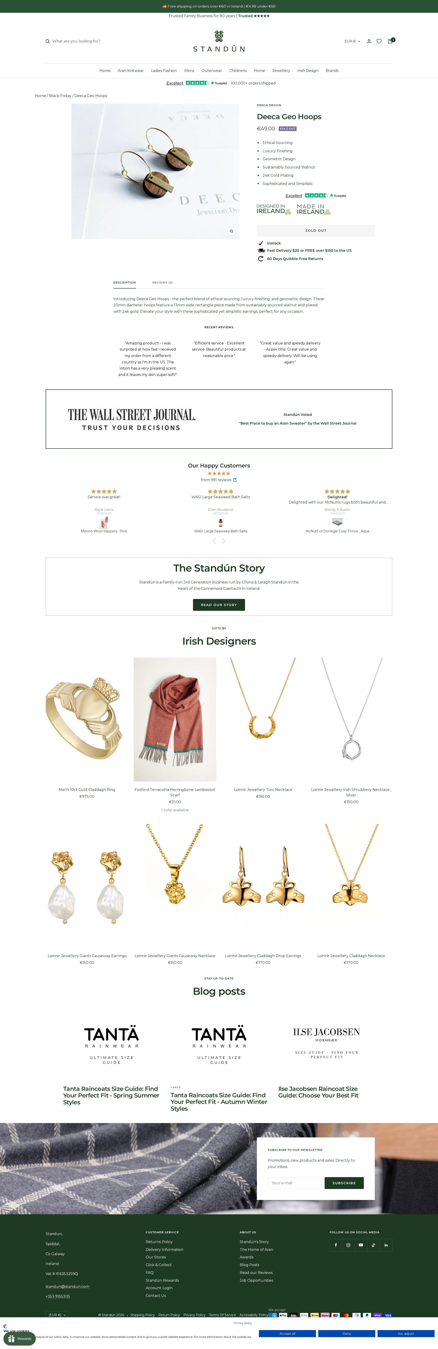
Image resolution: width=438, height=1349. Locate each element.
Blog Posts (249, 1265)
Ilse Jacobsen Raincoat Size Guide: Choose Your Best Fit (318, 1092)
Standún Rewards (162, 1280)
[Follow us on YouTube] (361, 1245)
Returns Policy (159, 1242)
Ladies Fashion (164, 70)
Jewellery (281, 70)
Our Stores (156, 1257)
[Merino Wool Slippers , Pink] (102, 522)
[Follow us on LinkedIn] (386, 1245)
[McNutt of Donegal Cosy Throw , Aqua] (336, 522)
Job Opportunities (256, 1280)
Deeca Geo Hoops (90, 96)
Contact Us (156, 1296)
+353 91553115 (58, 1296)
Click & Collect (159, 1265)
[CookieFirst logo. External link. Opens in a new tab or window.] (5, 1326)
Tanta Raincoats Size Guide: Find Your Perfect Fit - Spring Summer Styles (111, 1095)
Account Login (159, 1288)
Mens (189, 70)
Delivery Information (164, 1249)
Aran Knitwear (131, 70)
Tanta (176, 1087)
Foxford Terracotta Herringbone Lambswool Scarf (175, 792)
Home (105, 70)
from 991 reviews (216, 480)
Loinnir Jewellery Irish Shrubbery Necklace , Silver (351, 792)
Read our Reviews (256, 1272)
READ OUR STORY (219, 605)
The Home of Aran (256, 1249)
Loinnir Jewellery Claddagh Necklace (351, 956)
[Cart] (390, 41)
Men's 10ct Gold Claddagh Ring (87, 789)
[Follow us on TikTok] (373, 1245)
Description (124, 282)
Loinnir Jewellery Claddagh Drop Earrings (263, 956)
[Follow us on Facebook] (336, 1245)
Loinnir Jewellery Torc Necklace (263, 789)
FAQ (150, 1272)
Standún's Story (254, 1242)
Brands (332, 70)
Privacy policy (243, 1323)
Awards (246, 1257)
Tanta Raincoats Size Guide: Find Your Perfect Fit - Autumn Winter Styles (219, 1102)
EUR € (350, 41)
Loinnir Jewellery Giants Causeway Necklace (175, 956)
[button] (215, 541)
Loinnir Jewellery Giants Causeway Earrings (87, 956)
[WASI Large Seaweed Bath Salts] (219, 522)
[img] (219, 473)
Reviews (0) (162, 282)
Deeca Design (269, 105)
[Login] (369, 41)
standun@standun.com (67, 1286)
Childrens (238, 70)
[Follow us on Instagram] (348, 1245)
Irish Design (307, 70)
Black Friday (60, 96)
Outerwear (211, 70)
